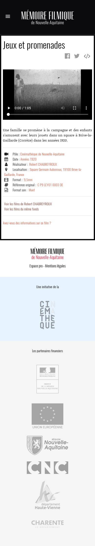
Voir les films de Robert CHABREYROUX (28, 204)
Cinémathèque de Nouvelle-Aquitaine (42, 154)
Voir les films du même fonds (21, 209)
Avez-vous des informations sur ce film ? (27, 223)
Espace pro (36, 265)
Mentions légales (55, 265)
